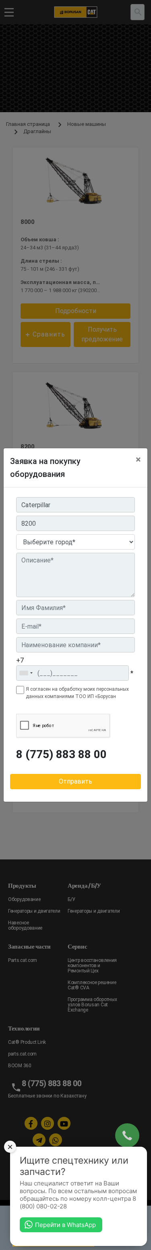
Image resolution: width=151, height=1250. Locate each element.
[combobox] (26, 673)
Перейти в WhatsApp (65, 1225)
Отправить (75, 781)
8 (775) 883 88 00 (61, 754)
